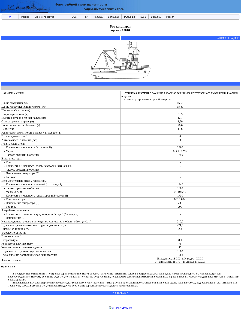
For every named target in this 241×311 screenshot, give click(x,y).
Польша (98, 17)
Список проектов (44, 17)
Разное (25, 17)
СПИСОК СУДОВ (228, 38)
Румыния (129, 17)
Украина (156, 17)
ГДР (86, 17)
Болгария (113, 17)
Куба (143, 17)
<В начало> (120, 292)
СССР (75, 17)
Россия (170, 17)
